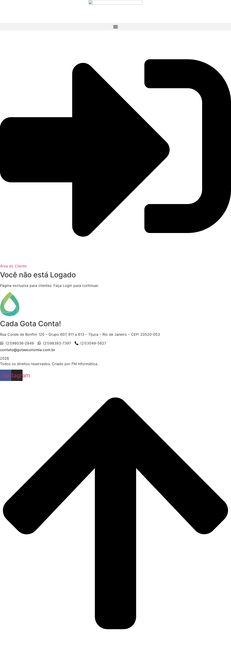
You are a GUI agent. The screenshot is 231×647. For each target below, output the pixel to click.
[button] (115, 26)
